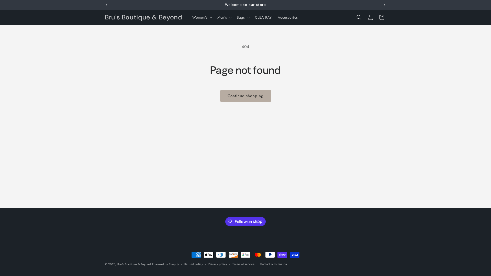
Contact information (273, 264)
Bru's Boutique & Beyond (134, 264)
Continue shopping (246, 96)
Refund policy (193, 264)
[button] (201, 17)
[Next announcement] (384, 5)
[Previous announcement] (106, 5)
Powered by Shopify (165, 264)
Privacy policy (217, 264)
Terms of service (243, 264)
